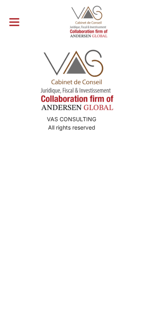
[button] (14, 22)
